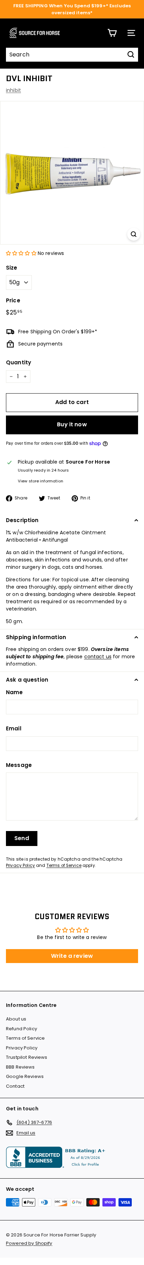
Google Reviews (25, 1076)
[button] (21, 253)
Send (21, 838)
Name (14, 692)
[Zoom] (133, 234)
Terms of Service (63, 865)
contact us (97, 656)
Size (11, 267)
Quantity (18, 362)
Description (22, 520)
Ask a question (27, 679)
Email (13, 728)
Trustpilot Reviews (27, 1057)
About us (16, 1019)
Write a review (72, 956)
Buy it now (72, 424)
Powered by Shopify (29, 1243)
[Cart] (112, 33)
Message (19, 765)
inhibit (13, 90)
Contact (15, 1086)
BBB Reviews (20, 1067)
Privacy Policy (20, 865)
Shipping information (36, 637)
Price (13, 300)
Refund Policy (21, 1028)
